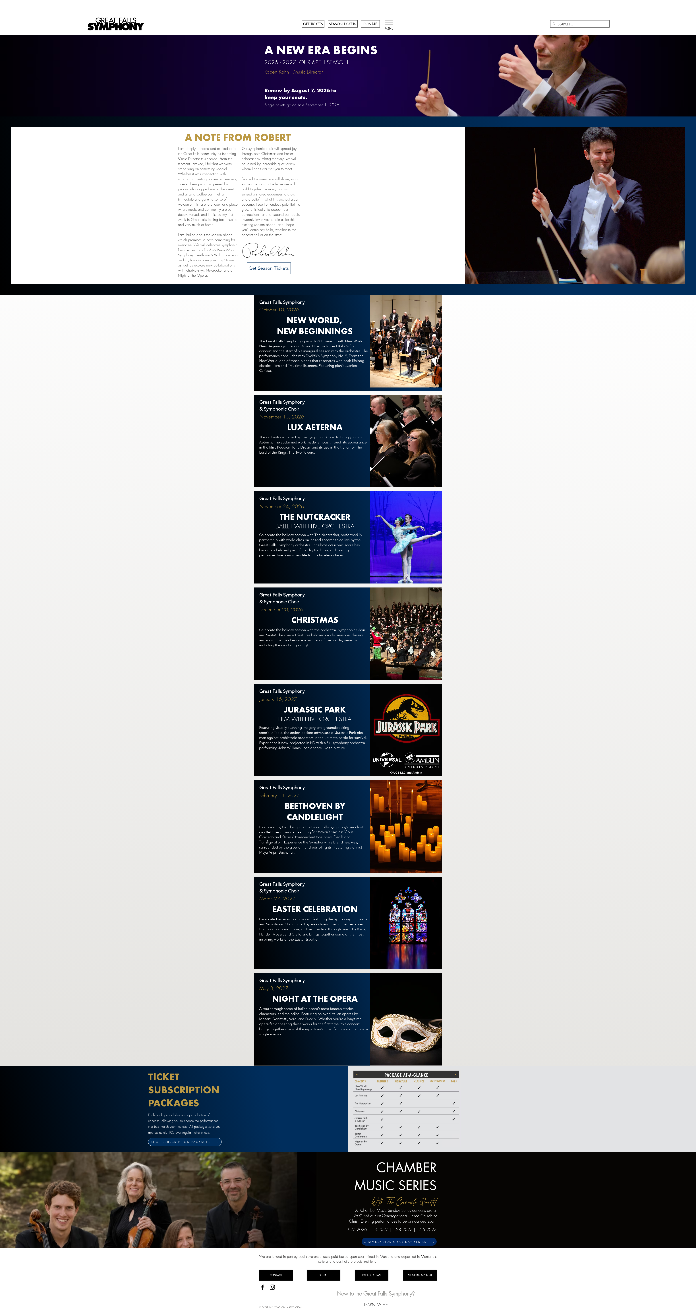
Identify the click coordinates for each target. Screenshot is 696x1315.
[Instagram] (272, 1287)
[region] (348, 343)
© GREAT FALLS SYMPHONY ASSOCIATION (280, 1307)
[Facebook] (262, 1287)
